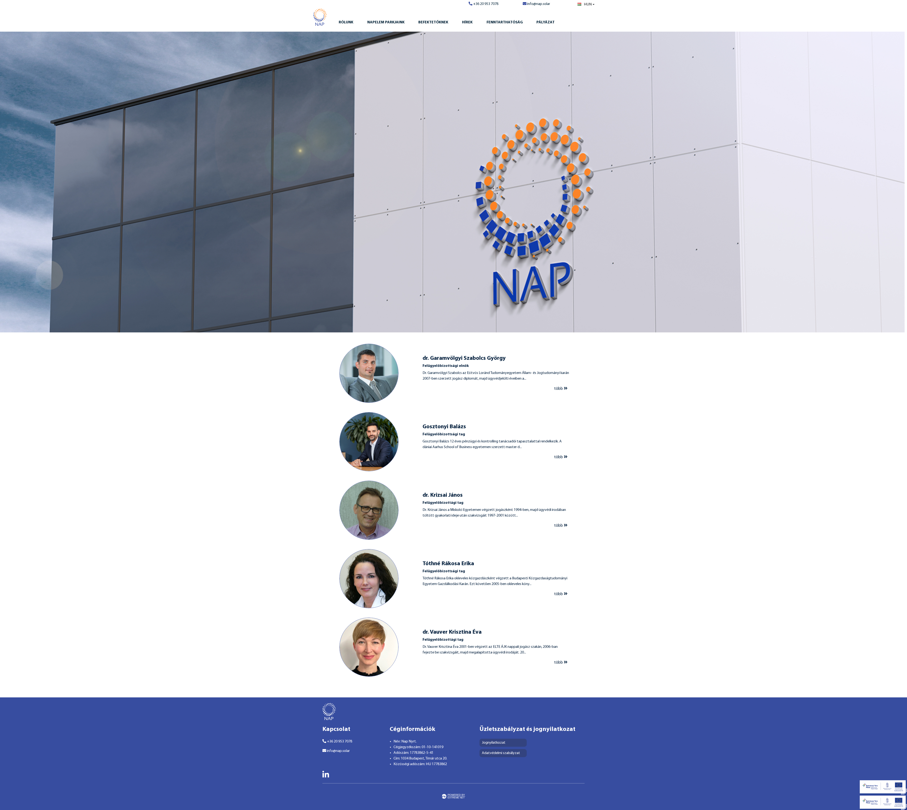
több (559, 388)
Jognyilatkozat (493, 743)
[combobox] (586, 4)
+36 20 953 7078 (485, 4)
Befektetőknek (433, 22)
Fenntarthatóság (505, 22)
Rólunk (346, 22)
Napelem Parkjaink (386, 22)
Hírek (467, 22)
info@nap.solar (538, 4)
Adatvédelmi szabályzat (501, 753)
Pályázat (545, 22)
